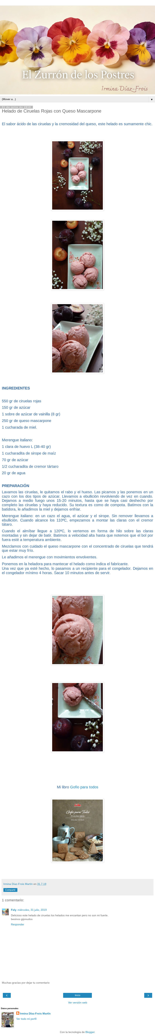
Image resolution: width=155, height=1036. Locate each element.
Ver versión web (77, 1002)
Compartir (10, 890)
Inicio (77, 995)
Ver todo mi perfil (26, 1018)
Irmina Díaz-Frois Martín (35, 1013)
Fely (13, 909)
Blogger (90, 1032)
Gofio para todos (84, 787)
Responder (17, 924)
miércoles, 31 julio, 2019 (32, 909)
